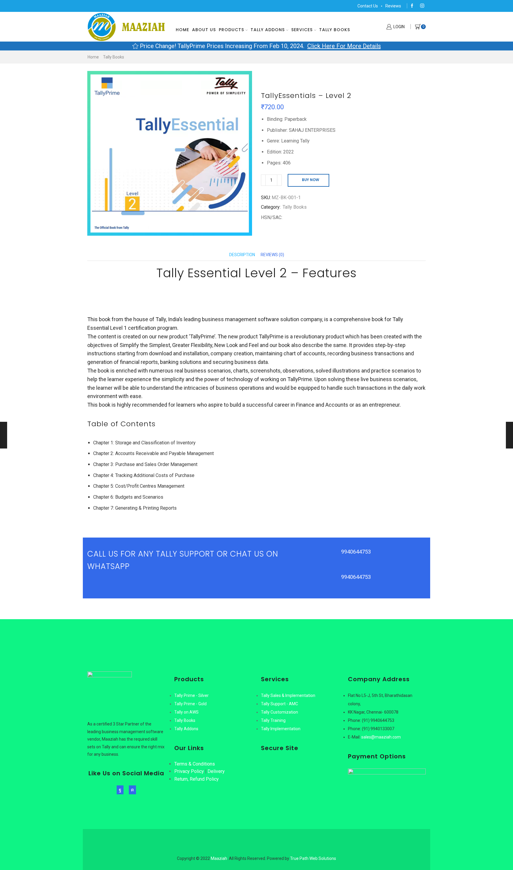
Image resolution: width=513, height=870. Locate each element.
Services (302, 30)
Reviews (393, 6)
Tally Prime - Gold (190, 703)
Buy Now (310, 180)
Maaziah (219, 858)
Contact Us (367, 6)
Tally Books (334, 30)
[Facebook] (412, 6)
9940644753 (356, 552)
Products (231, 30)
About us (204, 30)
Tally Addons (268, 30)
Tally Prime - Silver (191, 695)
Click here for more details (344, 46)
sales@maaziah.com (381, 737)
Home (182, 30)
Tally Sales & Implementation (288, 695)
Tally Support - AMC (279, 703)
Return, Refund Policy (196, 779)
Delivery (216, 771)
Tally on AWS (186, 712)
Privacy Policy (189, 771)
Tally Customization (279, 712)
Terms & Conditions (194, 764)
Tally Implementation (280, 728)
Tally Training (273, 720)
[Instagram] (422, 6)
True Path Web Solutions (313, 858)
